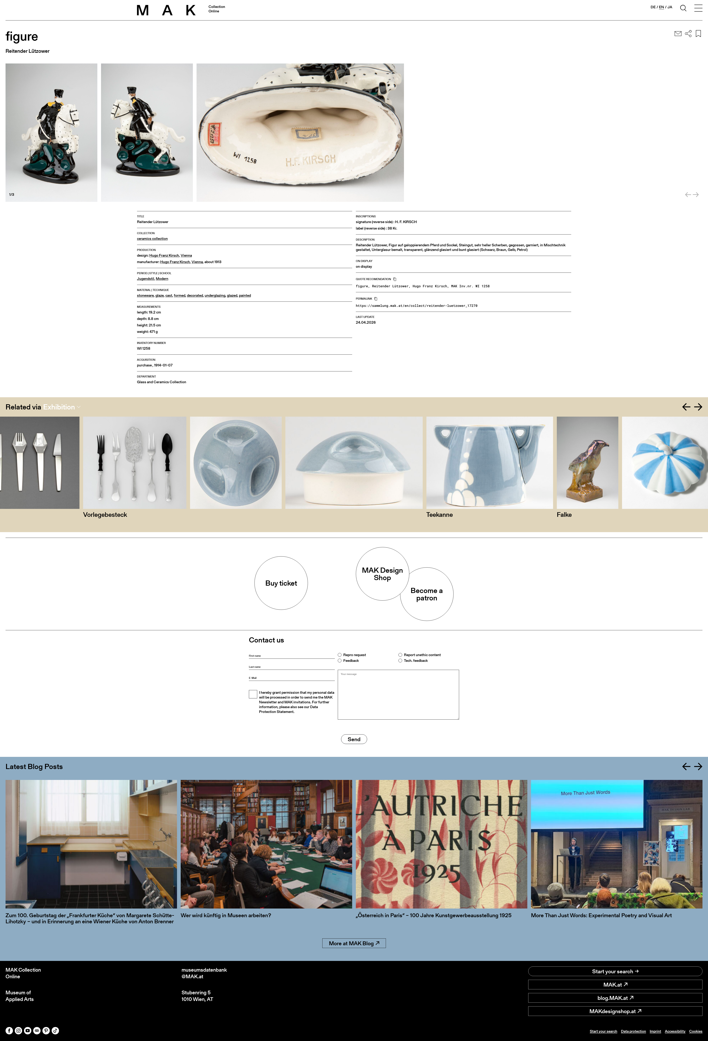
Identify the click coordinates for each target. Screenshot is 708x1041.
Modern (162, 278)
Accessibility (675, 1031)
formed (179, 295)
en (661, 7)
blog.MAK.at (613, 998)
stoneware (145, 295)
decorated (195, 295)
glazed (232, 295)
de (653, 7)
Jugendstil (145, 278)
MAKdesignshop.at (612, 1011)
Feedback (351, 660)
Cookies (695, 1031)
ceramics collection (152, 238)
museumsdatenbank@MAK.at (204, 973)
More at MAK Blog (351, 943)
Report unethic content (422, 655)
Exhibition (59, 407)
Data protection (633, 1031)
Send (354, 739)
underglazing (215, 295)
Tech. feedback (416, 660)
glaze (159, 295)
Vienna (186, 255)
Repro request (354, 655)
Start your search (612, 971)
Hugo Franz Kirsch (164, 255)
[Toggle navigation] (698, 9)
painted (245, 295)
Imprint (655, 1031)
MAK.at (612, 984)
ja (669, 7)
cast (168, 295)
